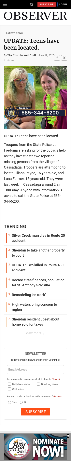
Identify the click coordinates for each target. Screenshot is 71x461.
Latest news (14, 33)
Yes (14, 402)
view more (34, 333)
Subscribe (46, 4)
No (25, 402)
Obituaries (18, 389)
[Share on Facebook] (57, 58)
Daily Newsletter (21, 384)
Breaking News (49, 384)
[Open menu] (5, 4)
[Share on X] (64, 58)
